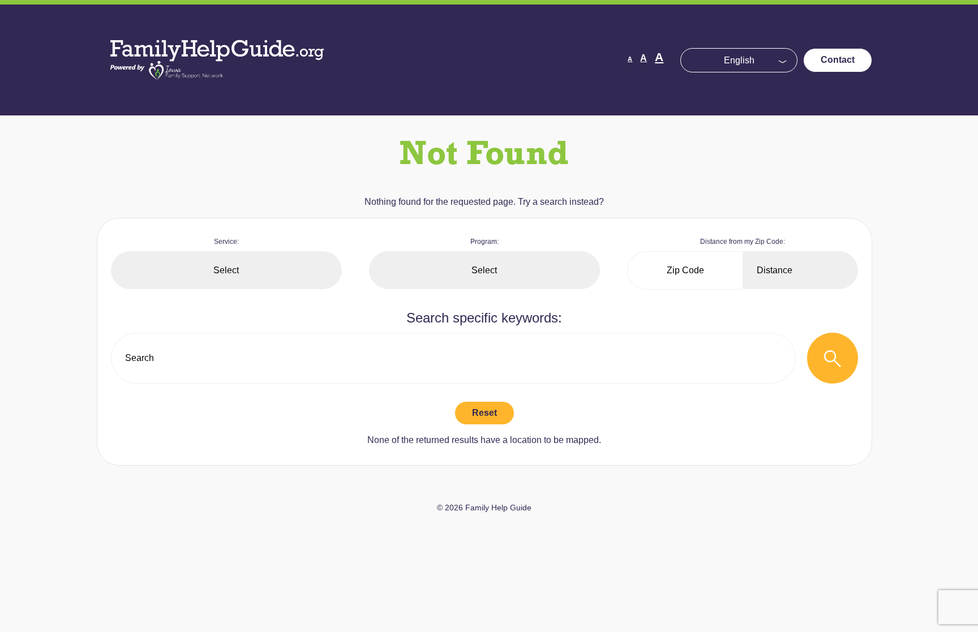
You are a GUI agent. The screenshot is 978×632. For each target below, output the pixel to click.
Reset (484, 413)
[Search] (832, 358)
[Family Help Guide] (218, 90)
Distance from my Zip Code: (742, 242)
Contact (838, 60)
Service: (226, 242)
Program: (484, 242)
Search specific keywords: (484, 317)
